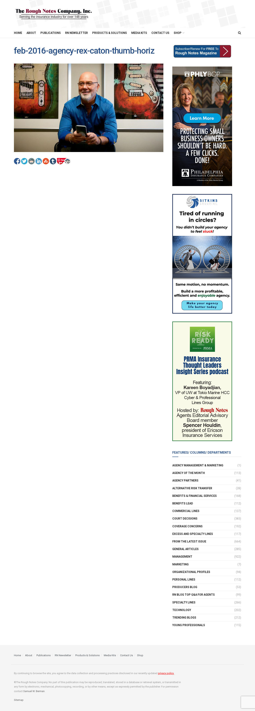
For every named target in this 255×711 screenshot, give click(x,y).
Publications (50, 32)
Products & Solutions (109, 32)
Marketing (180, 564)
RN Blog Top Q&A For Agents (193, 594)
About (31, 32)
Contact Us (160, 32)
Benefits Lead (182, 503)
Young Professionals (188, 625)
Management (182, 556)
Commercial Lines (185, 511)
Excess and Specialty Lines (192, 533)
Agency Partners (185, 480)
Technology (181, 610)
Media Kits (139, 32)
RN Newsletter (76, 32)
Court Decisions (184, 518)
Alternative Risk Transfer (192, 488)
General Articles (185, 549)
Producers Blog (184, 587)
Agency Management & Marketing (197, 465)
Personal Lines (183, 579)
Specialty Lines (183, 602)
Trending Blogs (184, 617)
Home (18, 32)
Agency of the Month (188, 473)
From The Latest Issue (189, 541)
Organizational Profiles (191, 572)
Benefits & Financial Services (194, 495)
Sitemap (19, 699)
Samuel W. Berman (34, 691)
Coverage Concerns (187, 526)
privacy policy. (166, 673)
